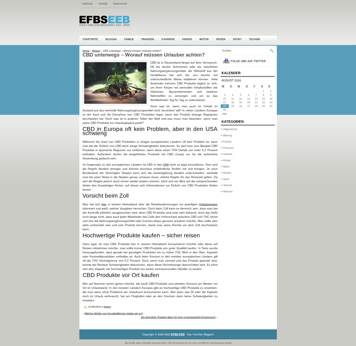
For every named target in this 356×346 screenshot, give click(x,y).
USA (166, 164)
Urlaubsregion (208, 204)
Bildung (111, 39)
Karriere (168, 39)
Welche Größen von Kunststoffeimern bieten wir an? (114, 313)
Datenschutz (120, 3)
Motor (204, 39)
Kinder (187, 39)
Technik (254, 39)
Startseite (87, 3)
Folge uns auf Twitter (248, 61)
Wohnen (228, 191)
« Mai (224, 113)
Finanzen (147, 39)
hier (103, 204)
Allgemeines (230, 129)
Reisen (220, 39)
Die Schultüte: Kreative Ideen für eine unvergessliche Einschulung (178, 317)
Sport (237, 39)
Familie (129, 39)
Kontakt (103, 3)
